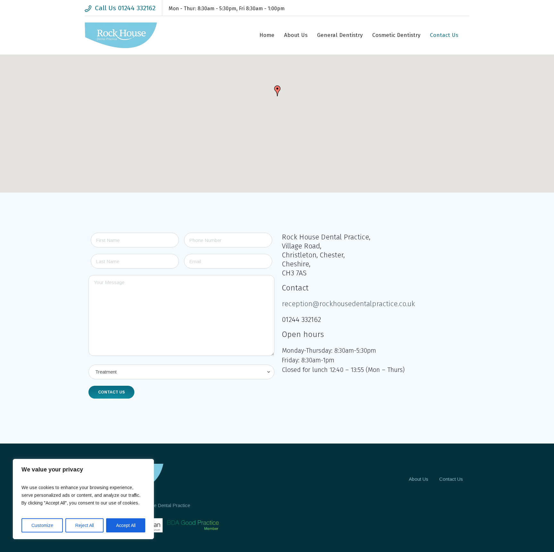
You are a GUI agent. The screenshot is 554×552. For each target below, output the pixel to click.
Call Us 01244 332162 (125, 8)
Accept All (126, 525)
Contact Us (451, 479)
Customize (42, 525)
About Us (418, 479)
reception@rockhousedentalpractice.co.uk (348, 303)
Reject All (84, 525)
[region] (83, 499)
